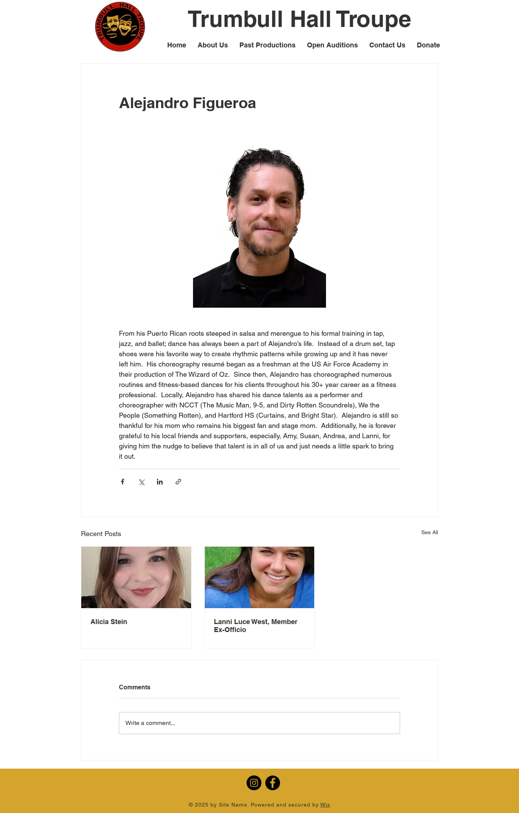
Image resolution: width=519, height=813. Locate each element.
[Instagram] (254, 782)
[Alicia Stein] (136, 577)
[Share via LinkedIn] (159, 481)
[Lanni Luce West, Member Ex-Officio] (260, 577)
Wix (325, 805)
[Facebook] (272, 782)
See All (429, 532)
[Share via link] (178, 481)
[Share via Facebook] (122, 481)
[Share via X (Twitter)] (141, 481)
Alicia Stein (108, 622)
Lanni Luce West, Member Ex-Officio (255, 626)
